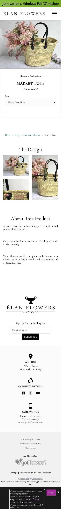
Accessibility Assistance (30, 478)
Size (7, 96)
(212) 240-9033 (34, 416)
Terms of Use (30, 448)
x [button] (58, 492)
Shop (17, 135)
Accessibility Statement (30, 439)
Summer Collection (32, 135)
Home (8, 135)
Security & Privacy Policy (30, 443)
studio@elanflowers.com (30, 422)
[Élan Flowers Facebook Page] (23, 393)
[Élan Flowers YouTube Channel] (37, 393)
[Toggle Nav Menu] (54, 13)
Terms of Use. (25, 502)
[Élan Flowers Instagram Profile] (30, 393)
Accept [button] (51, 492)
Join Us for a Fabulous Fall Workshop (30, 3)
